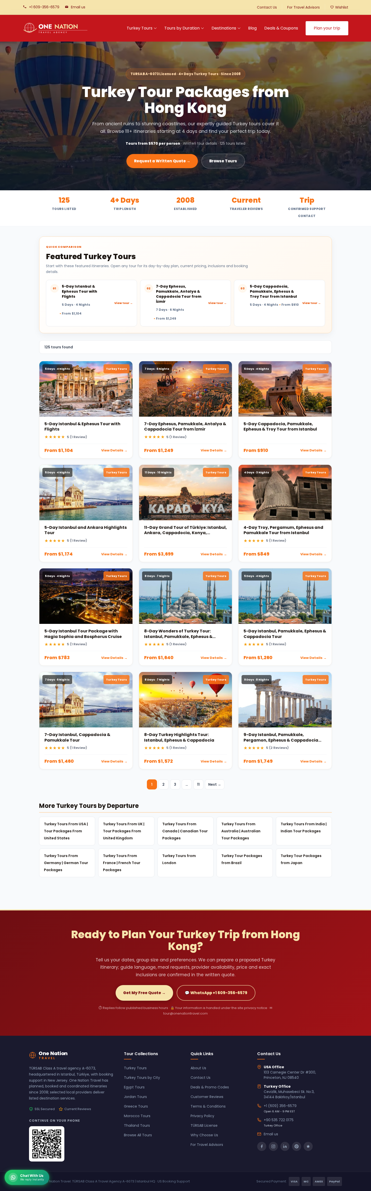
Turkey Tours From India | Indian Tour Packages (304, 827)
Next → (214, 784)
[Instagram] (273, 1146)
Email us (78, 7)
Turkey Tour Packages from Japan (301, 859)
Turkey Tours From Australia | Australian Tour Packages (240, 831)
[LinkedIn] (284, 1146)
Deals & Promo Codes (210, 1087)
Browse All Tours (138, 1135)
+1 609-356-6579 (44, 7)
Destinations (223, 28)
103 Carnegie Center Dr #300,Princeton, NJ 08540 (290, 1075)
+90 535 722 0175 (279, 1119)
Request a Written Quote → (162, 161)
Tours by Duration (182, 28)
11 (198, 784)
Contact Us (267, 7)
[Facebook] (261, 1146)
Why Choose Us (204, 1135)
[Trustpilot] (308, 1146)
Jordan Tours (135, 1096)
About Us (198, 1068)
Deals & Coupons (281, 28)
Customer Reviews (207, 1096)
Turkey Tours (139, 28)
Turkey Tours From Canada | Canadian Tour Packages (185, 831)
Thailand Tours (137, 1125)
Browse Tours (223, 161)
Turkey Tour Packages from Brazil (241, 859)
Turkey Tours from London (179, 859)
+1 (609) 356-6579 (280, 1105)
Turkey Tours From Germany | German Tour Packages (66, 862)
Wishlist (341, 7)
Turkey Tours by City (142, 1077)
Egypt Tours (134, 1087)
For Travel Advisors (303, 7)
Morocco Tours (137, 1115)
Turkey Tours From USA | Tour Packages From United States (66, 831)
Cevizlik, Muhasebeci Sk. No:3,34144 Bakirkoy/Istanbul (289, 1094)
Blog (252, 28)
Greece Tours (136, 1106)
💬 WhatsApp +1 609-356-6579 (216, 992)
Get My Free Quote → (144, 992)
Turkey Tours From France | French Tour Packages (121, 862)
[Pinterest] (296, 1146)
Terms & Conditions (208, 1106)
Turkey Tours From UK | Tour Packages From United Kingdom (123, 831)
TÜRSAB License (204, 1125)
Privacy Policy (202, 1115)
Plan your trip (327, 28)
